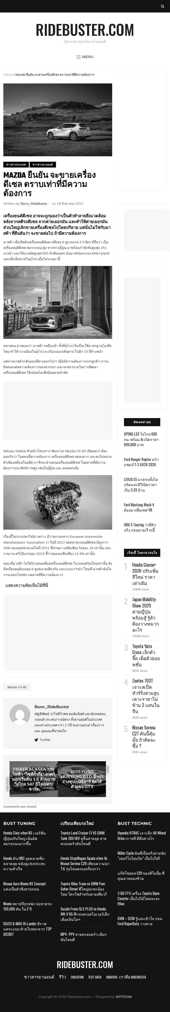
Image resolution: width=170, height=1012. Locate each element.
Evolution (77, 978)
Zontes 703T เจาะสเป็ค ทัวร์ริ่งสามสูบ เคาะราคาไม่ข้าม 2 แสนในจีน (145, 695)
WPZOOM (124, 997)
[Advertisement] (57, 411)
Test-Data (94, 978)
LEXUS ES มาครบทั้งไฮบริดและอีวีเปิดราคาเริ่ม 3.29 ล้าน (141, 484)
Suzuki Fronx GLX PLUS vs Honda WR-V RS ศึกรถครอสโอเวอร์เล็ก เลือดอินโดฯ (85, 914)
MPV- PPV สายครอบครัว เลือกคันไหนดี (84, 936)
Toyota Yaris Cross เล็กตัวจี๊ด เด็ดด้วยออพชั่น (146, 655)
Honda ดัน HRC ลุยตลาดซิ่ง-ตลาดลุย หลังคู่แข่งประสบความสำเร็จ (24, 863)
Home (7, 75)
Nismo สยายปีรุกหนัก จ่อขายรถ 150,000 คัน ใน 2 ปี (27, 906)
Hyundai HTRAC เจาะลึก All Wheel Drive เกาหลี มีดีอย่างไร (142, 835)
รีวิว (62, 978)
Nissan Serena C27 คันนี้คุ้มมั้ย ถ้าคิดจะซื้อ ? (143, 736)
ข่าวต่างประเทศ (16, 164)
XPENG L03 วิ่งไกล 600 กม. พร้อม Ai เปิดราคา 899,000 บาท (141, 439)
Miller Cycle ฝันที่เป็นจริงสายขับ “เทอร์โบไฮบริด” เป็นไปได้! (142, 855)
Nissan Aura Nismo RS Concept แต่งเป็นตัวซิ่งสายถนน (24, 886)
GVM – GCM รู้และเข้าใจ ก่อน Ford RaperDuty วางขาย (140, 921)
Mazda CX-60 (17, 687)
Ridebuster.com (85, 29)
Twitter (45, 740)
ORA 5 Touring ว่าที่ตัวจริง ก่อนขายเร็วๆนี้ (140, 527)
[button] (85, 57)
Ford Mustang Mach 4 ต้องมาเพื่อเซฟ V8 (139, 507)
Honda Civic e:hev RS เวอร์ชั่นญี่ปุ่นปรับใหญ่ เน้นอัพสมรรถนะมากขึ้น (24, 838)
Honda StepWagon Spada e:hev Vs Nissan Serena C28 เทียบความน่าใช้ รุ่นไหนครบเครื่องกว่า (85, 863)
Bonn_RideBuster (34, 203)
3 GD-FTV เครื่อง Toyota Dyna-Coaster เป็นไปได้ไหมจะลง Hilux (139, 898)
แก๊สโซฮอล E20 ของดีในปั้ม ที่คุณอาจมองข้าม (141, 875)
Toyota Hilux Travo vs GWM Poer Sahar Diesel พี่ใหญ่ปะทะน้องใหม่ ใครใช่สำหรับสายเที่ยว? (84, 889)
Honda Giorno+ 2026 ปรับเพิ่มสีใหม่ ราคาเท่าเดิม (145, 573)
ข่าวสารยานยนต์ (43, 164)
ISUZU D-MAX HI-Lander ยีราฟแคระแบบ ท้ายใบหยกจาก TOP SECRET (27, 929)
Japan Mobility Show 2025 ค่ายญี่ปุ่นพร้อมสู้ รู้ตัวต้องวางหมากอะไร (145, 614)
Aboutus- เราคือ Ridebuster (126, 978)
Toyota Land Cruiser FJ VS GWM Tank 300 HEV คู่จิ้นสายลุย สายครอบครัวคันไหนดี (84, 838)
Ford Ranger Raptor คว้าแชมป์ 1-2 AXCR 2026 (141, 462)
